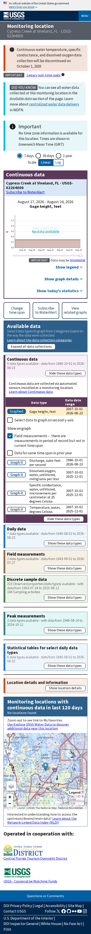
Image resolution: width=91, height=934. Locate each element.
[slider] (80, 255)
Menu (84, 16)
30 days (48, 155)
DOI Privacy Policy (18, 905)
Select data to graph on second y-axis (44, 420)
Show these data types (65, 543)
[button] (45, 766)
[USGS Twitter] (58, 912)
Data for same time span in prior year (43, 453)
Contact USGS (15, 911)
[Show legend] (83, 792)
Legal (38, 905)
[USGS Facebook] (63, 912)
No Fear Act (73, 923)
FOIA (7, 929)
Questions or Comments (45, 896)
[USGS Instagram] (84, 912)
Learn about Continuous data (31, 391)
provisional (77, 260)
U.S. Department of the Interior (28, 918)
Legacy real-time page (43, 75)
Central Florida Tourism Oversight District (35, 858)
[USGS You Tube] (79, 912)
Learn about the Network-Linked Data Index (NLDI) (42, 820)
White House (51, 923)
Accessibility (55, 905)
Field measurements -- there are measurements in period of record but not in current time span (49, 440)
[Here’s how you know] (45, 5)
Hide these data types (65, 373)
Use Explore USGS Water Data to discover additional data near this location (38, 726)
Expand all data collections (31, 346)
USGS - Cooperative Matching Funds (30, 881)
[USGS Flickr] (74, 912)
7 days (29, 155)
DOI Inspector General (21, 923)
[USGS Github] (69, 912)
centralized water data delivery (54, 104)
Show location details (65, 688)
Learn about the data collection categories (39, 340)
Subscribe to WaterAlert (25, 192)
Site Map (75, 905)
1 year (67, 155)
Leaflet (21, 808)
